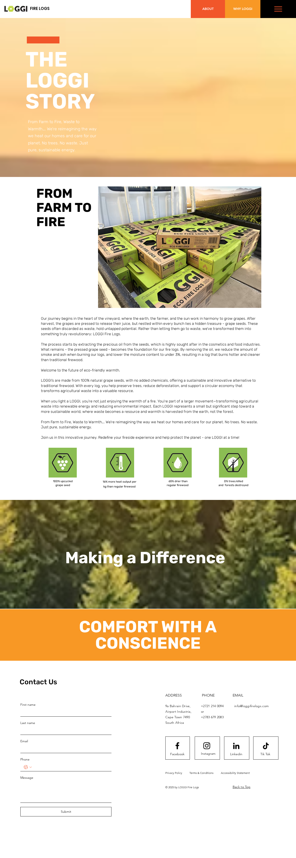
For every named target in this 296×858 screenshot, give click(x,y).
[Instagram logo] (206, 745)
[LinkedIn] (236, 745)
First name (28, 705)
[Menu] (278, 9)
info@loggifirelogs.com (251, 706)
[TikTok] (265, 745)
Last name (27, 723)
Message (26, 778)
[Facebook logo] (177, 745)
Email (24, 741)
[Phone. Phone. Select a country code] (27, 767)
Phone (25, 759)
